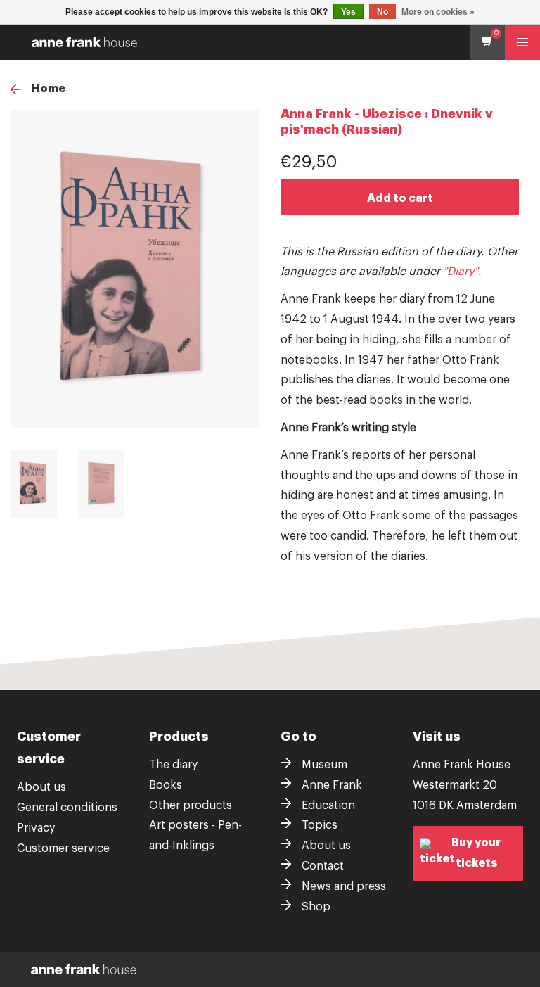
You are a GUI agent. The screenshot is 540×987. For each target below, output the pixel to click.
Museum (324, 764)
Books (165, 785)
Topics (320, 825)
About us (41, 787)
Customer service (63, 848)
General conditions (67, 807)
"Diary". (462, 271)
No (382, 12)
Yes (348, 12)
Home (48, 88)
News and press (344, 886)
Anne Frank (332, 785)
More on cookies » (438, 12)
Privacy (36, 828)
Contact (323, 866)
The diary (173, 764)
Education (328, 805)
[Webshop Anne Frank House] (273, 42)
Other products (190, 805)
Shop (316, 906)
